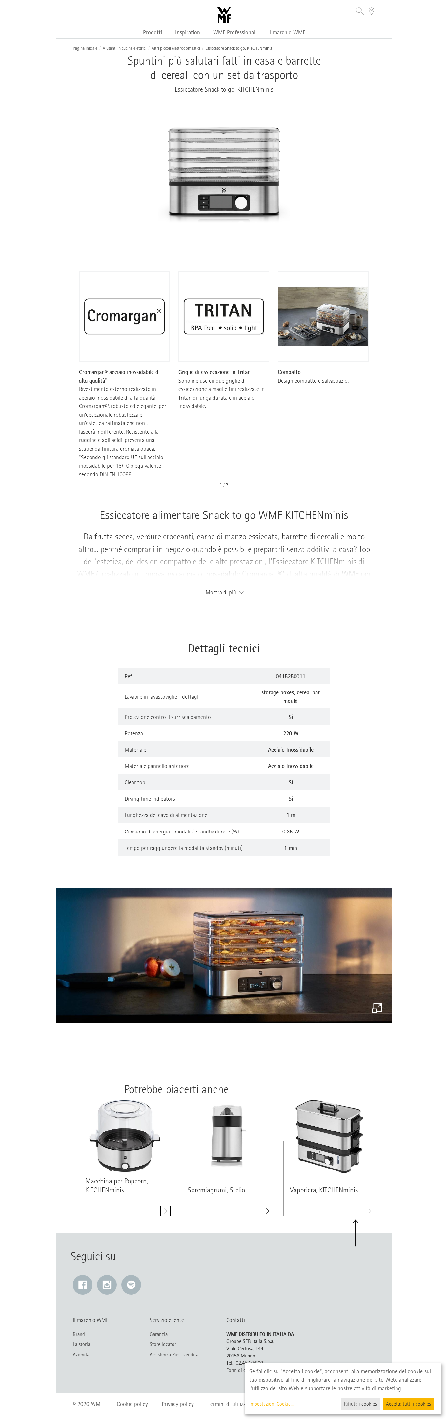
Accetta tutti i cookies (408, 1404)
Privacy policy (178, 1404)
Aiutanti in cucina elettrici (124, 48)
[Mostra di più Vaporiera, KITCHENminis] (370, 1211)
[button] (360, 12)
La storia (81, 1344)
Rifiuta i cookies (360, 1404)
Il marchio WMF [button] (286, 32)
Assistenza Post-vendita (174, 1354)
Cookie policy (132, 1404)
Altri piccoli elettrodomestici (176, 48)
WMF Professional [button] (234, 32)
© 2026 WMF (88, 1404)
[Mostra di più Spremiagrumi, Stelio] (268, 1211)
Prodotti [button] (152, 32)
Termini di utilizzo (228, 1404)
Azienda (81, 1354)
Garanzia (159, 1334)
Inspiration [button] (187, 32)
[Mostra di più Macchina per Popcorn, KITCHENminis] (165, 1211)
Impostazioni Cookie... (271, 1404)
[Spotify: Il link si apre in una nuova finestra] (131, 1285)
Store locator (163, 1344)
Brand (79, 1334)
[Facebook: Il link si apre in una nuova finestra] (82, 1285)
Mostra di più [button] (221, 592)
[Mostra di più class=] (125, 1136)
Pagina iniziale (85, 48)
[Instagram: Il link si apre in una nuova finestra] (107, 1285)
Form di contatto (243, 1370)
